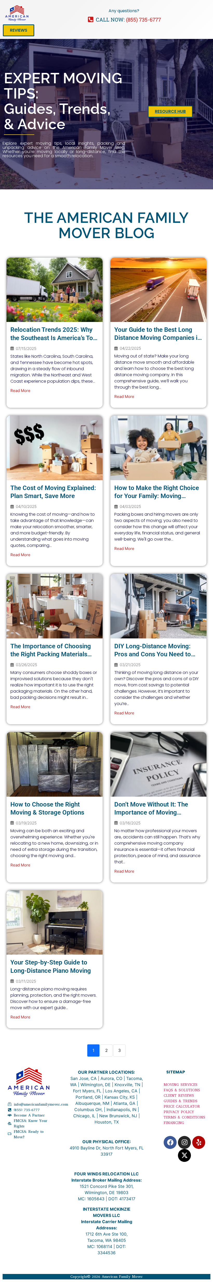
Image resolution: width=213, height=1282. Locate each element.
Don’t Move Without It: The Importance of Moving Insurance (151, 812)
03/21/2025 (130, 665)
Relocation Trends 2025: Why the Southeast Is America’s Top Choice (53, 337)
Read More (20, 390)
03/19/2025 (26, 823)
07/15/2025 (26, 348)
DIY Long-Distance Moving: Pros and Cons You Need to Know (152, 654)
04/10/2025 (26, 506)
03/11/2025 (26, 981)
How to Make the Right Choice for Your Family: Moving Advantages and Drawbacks (156, 496)
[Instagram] (184, 1142)
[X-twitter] (184, 1155)
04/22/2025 (130, 348)
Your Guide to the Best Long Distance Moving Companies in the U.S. (157, 337)
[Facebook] (170, 1142)
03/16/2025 (130, 823)
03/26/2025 (26, 665)
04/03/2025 (130, 506)
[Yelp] (198, 1142)
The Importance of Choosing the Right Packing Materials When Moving (50, 654)
